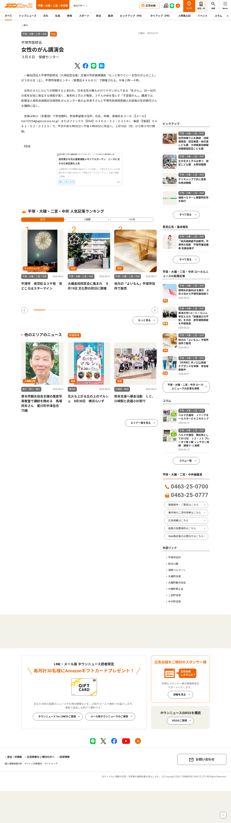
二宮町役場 (174, 595)
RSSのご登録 (179, 720)
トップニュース (27, 15)
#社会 (27, 146)
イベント (203, 15)
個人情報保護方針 (13, 763)
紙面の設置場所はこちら (182, 528)
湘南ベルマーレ (177, 570)
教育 (69, 15)
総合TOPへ (79, 5)
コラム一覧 (185, 460)
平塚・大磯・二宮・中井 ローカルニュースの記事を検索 (185, 386)
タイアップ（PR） (160, 15)
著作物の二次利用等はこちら (184, 512)
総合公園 (173, 563)
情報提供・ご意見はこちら (183, 504)
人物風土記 (184, 15)
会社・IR (201, 8)
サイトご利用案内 (33, 763)
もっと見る (144, 320)
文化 (45, 15)
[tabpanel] (42, 260)
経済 (110, 15)
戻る (26, 25)
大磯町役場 (174, 576)
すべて (8, 15)
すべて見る (185, 214)
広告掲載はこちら (178, 520)
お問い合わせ (205, 759)
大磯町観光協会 (177, 582)
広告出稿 (151, 5)
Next (155, 310)
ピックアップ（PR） (131, 15)
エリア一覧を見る (141, 422)
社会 (57, 15)
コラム (218, 15)
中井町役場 (174, 601)
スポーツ (84, 15)
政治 (98, 15)
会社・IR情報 (14, 756)
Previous (24, 310)
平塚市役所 (174, 557)
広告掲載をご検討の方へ (41, 756)
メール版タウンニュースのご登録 (109, 716)
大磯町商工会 (175, 588)
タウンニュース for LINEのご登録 (57, 716)
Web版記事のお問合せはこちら (186, 536)
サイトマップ (51, 763)
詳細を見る (179, 694)
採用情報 (65, 756)
